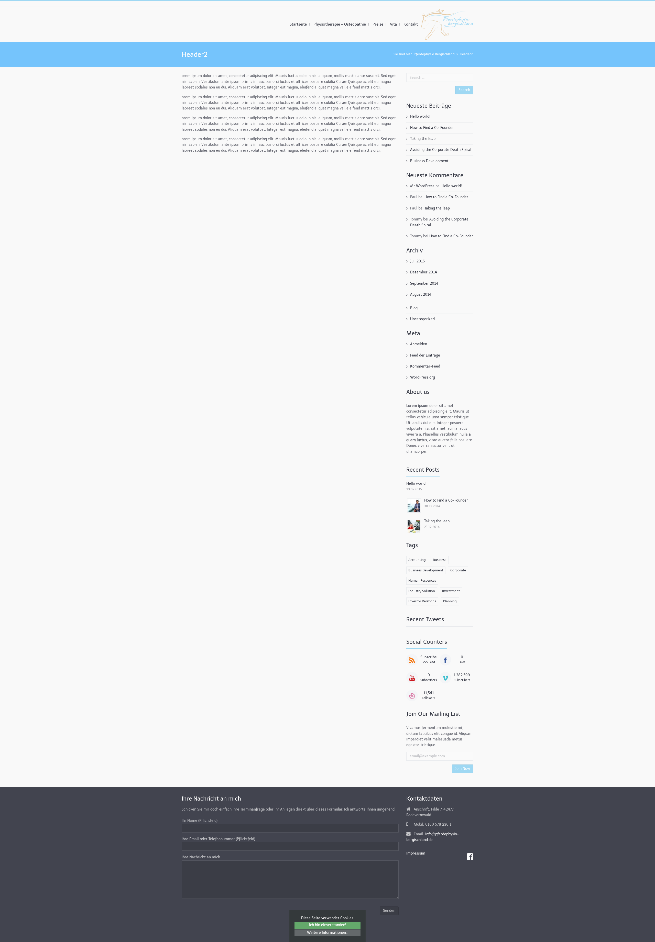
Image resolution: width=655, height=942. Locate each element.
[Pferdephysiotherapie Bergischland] (447, 24)
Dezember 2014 (423, 272)
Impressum (415, 853)
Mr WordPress (422, 186)
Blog (414, 308)
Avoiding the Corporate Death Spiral (440, 150)
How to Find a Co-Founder (432, 128)
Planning (450, 601)
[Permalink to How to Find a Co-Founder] (414, 505)
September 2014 (424, 283)
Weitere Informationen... (327, 932)
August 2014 (420, 294)
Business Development (429, 161)
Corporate (458, 570)
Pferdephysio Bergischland (434, 54)
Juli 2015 (417, 261)
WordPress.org (422, 377)
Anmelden (418, 344)
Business (439, 560)
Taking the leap (422, 139)
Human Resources (422, 580)
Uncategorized (422, 319)
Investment (451, 591)
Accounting (417, 560)
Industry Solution (421, 591)
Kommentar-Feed (425, 366)
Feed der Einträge (425, 355)
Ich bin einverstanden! (327, 925)
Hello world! (420, 116)
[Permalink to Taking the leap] (414, 526)
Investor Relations (422, 601)
